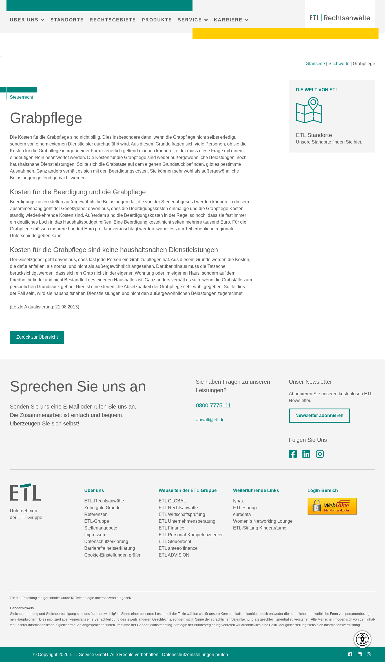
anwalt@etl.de (210, 419)
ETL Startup (245, 507)
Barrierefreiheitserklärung (109, 548)
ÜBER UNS (24, 19)
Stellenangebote (100, 528)
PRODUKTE (157, 19)
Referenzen (96, 514)
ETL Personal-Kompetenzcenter (191, 534)
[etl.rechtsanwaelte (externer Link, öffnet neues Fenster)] (293, 454)
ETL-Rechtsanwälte (104, 500)
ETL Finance (171, 528)
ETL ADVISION (174, 555)
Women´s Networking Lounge (263, 521)
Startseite (315, 63)
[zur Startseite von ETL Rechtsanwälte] (340, 17)
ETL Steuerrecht (175, 541)
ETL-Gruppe (96, 521)
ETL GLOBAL (172, 500)
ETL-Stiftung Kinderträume (259, 528)
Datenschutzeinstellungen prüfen (195, 654)
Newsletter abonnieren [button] (319, 415)
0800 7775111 (213, 405)
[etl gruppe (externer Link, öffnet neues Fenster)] (306, 454)
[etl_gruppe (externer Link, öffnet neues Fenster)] (320, 454)
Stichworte (338, 63)
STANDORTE (67, 19)
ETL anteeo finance (178, 548)
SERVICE (190, 19)
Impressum (95, 534)
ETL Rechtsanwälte (178, 507)
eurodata (242, 514)
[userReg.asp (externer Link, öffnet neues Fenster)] (332, 506)
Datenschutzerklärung (106, 541)
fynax (238, 500)
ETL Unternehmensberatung (187, 521)
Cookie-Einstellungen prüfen (112, 555)
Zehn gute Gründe (102, 507)
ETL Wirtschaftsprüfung (182, 514)
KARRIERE (228, 19)
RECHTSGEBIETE (113, 19)
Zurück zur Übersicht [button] (37, 337)
